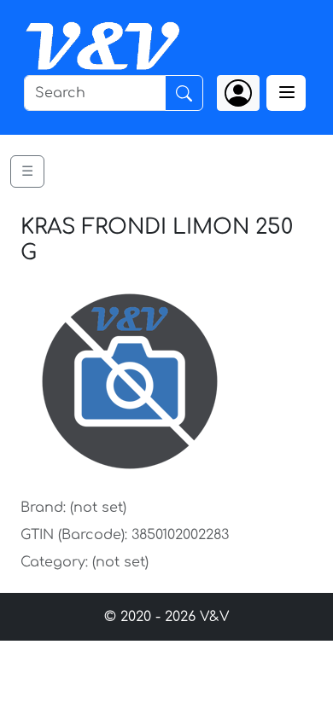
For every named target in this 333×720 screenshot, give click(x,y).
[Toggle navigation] (286, 93)
